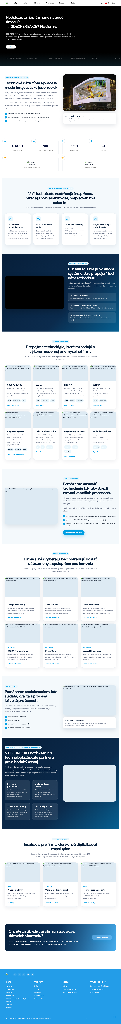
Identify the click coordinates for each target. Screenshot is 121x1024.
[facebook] (15, 974)
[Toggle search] (101, 3)
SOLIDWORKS (39, 996)
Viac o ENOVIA (69, 405)
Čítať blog (10, 903)
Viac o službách (69, 456)
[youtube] (28, 974)
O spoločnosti (11, 989)
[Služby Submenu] (18, 3)
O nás (73, 3)
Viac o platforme (13, 405)
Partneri (9, 1004)
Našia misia (10, 996)
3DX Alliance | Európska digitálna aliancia (17, 1000)
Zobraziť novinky (89, 903)
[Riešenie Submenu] (41, 3)
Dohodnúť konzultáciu (102, 937)
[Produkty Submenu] (30, 3)
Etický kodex (94, 992)
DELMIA (36, 989)
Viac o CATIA (40, 405)
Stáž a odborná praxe (69, 989)
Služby (15, 3)
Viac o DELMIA (97, 405)
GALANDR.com (40, 1018)
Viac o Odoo (40, 452)
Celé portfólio (39, 999)
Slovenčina (111, 3)
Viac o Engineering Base (15, 454)
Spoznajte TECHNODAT (73, 533)
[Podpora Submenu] (66, 3)
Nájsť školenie (97, 452)
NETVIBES (37, 992)
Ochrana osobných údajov (99, 986)
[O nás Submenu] (76, 3)
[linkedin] (23, 974)
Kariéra (64, 986)
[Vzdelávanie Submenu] (55, 3)
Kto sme (9, 986)
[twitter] (32, 974)
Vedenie (9, 992)
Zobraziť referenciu (14, 617)
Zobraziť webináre (51, 903)
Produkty (26, 3)
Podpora (62, 3)
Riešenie (37, 3)
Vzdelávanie (50, 3)
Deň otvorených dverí (69, 992)
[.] (114, 1017)
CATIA (36, 986)
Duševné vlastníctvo (97, 989)
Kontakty (9, 1008)
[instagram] (19, 974)
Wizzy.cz (48, 1018)
